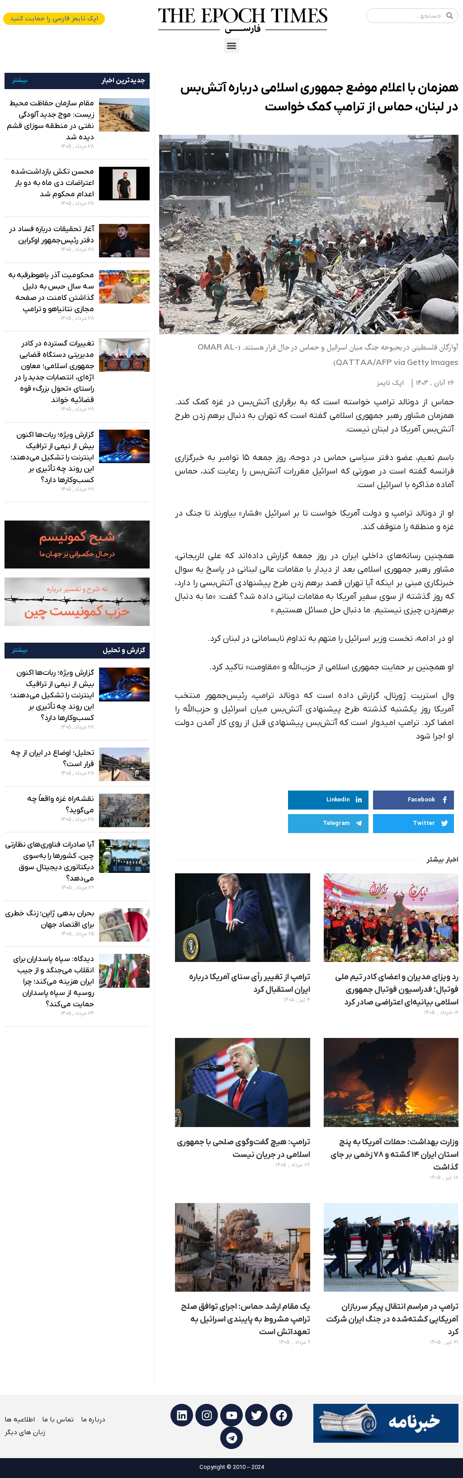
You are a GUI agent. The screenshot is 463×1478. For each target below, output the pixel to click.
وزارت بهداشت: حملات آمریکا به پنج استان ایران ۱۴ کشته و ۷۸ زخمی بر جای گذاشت (394, 1155)
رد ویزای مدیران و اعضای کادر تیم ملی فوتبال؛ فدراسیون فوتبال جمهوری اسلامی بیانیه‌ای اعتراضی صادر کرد (396, 990)
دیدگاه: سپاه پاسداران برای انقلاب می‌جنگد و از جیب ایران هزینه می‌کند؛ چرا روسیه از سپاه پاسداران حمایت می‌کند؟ (53, 981)
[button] (231, 45)
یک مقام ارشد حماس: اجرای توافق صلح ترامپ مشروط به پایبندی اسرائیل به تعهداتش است (245, 1319)
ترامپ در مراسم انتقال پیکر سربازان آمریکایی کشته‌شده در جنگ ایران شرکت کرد (392, 1319)
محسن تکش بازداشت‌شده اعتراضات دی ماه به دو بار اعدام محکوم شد (52, 183)
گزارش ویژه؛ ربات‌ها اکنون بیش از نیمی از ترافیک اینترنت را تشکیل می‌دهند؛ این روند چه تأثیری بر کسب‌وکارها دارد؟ (52, 457)
